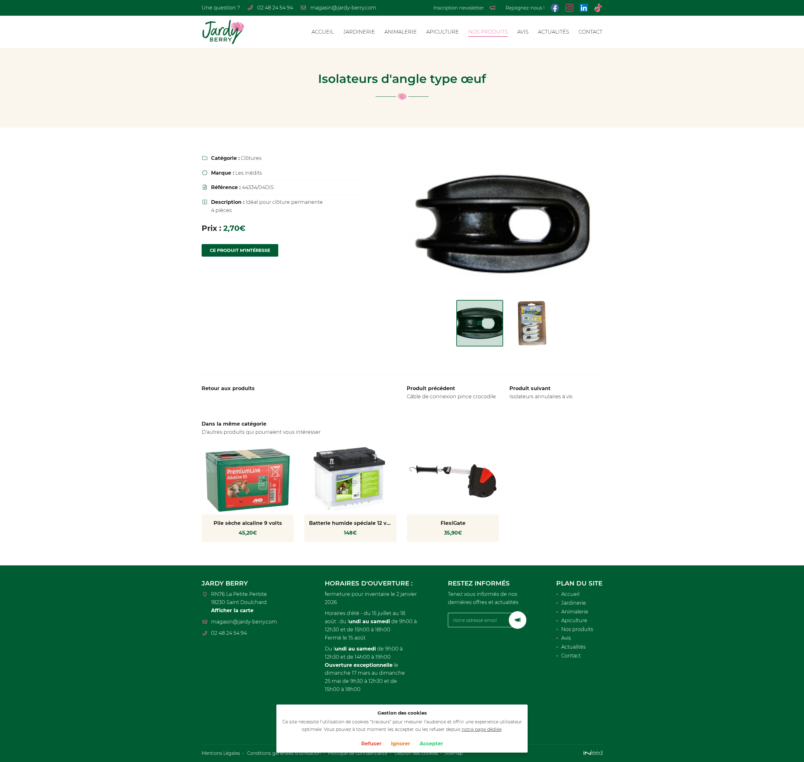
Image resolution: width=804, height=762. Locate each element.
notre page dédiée (482, 729)
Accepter (431, 744)
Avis (523, 32)
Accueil (323, 32)
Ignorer (400, 744)
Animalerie (400, 32)
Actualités (553, 32)
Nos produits (488, 32)
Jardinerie (359, 32)
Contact (590, 32)
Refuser (371, 744)
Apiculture (442, 32)
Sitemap (453, 753)
